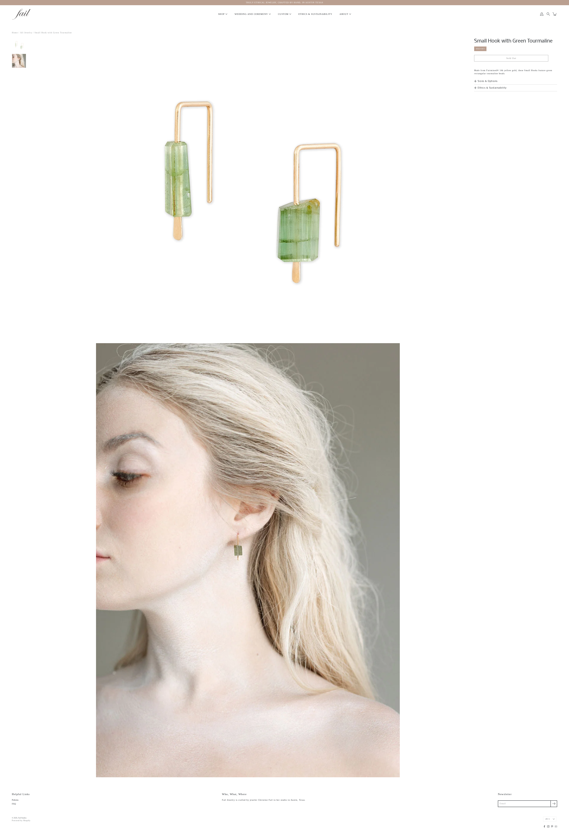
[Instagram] (548, 826)
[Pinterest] (552, 826)
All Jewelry (26, 33)
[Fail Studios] (21, 14)
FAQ (14, 804)
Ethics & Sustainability (492, 88)
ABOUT (343, 14)
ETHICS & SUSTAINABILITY (315, 14)
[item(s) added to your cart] (554, 14)
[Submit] (553, 803)
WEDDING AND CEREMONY (251, 14)
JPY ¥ (547, 819)
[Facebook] (544, 826)
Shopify (27, 820)
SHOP (221, 14)
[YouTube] (556, 826)
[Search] (548, 14)
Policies (15, 800)
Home (15, 33)
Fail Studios (22, 818)
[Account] (541, 14)
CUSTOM (283, 14)
